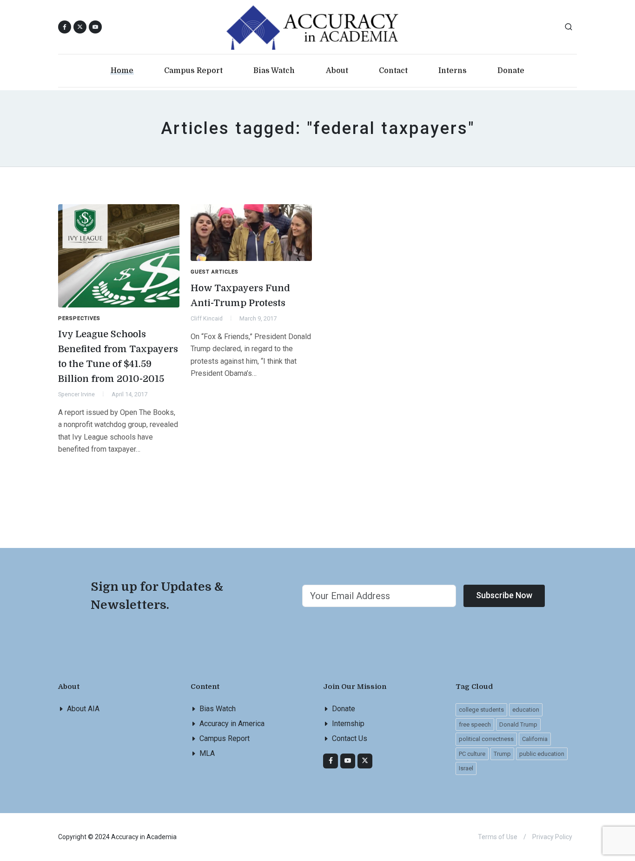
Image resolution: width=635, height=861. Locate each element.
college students (481, 709)
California (535, 738)
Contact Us (349, 738)
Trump (502, 753)
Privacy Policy (552, 837)
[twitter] (364, 761)
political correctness (486, 738)
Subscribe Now (504, 595)
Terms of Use (497, 837)
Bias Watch (217, 708)
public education (541, 753)
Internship (348, 723)
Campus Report (224, 738)
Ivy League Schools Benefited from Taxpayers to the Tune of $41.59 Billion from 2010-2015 (118, 356)
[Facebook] (330, 761)
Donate (343, 708)
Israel (466, 768)
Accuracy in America (232, 723)
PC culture (472, 753)
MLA (207, 753)
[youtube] (95, 26)
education (525, 709)
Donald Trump (518, 724)
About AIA (83, 708)
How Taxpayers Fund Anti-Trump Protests (240, 295)
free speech (475, 724)
